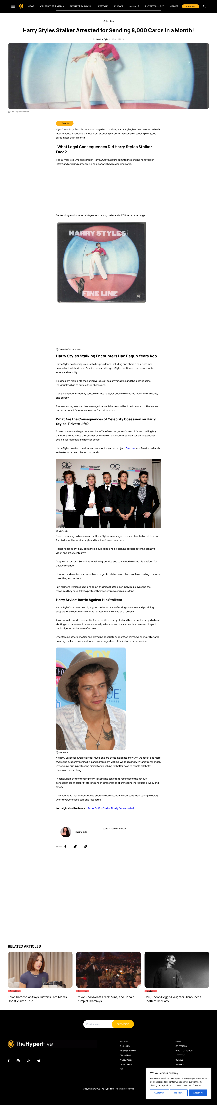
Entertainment (154, 6)
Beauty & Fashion (80, 6)
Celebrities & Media (52, 6)
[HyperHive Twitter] (39, 1061)
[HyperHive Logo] (21, 6)
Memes (174, 6)
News (31, 6)
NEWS (178, 1041)
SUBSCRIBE (190, 6)
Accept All (198, 1092)
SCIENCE (179, 1059)
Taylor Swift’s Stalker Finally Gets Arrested (111, 808)
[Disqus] (108, 892)
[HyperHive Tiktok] (28, 1061)
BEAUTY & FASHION (184, 1050)
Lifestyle (102, 6)
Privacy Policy (126, 1059)
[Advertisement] (108, 191)
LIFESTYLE (180, 1055)
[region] (178, 1083)
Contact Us (125, 1046)
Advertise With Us (128, 1050)
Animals (134, 6)
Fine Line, (131, 448)
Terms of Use (126, 1064)
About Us (124, 1041)
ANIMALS (179, 1064)
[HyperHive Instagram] (18, 1061)
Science (118, 6)
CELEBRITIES (181, 1046)
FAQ (121, 1069)
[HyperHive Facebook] (8, 1061)
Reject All (178, 1092)
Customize (159, 1092)
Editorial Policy (126, 1055)
